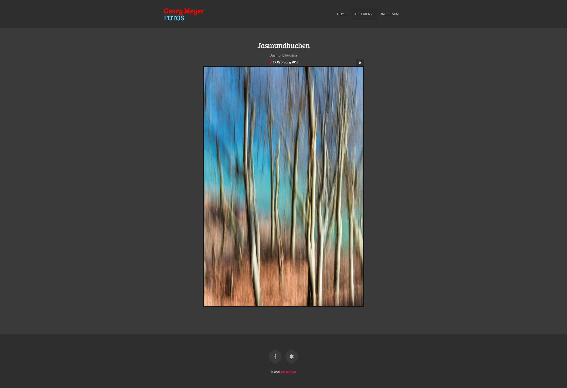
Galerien (362, 14)
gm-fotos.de (288, 371)
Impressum (390, 14)
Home (342, 14)
